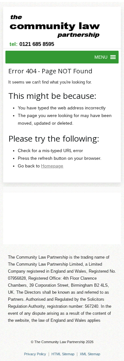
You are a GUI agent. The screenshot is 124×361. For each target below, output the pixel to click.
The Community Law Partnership (59, 342)
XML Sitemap (90, 354)
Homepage (52, 165)
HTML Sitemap (63, 354)
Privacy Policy (35, 354)
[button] (100, 57)
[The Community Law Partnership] (59, 28)
